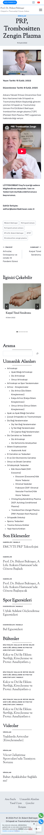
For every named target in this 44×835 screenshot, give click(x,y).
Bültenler (8, 645)
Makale (16, 542)
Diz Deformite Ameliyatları (24, 443)
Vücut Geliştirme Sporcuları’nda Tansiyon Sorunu (19, 759)
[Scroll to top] (2, 819)
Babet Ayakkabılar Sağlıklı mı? (20, 779)
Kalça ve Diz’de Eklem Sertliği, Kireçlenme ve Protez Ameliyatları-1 (18, 713)
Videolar (22, 16)
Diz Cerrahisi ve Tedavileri (19, 435)
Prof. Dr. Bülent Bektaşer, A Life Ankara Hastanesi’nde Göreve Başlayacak (21, 587)
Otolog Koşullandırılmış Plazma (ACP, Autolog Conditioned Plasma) (26, 503)
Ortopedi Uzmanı (28, 223)
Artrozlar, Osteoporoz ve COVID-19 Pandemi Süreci (10, 254)
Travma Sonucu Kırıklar (18, 525)
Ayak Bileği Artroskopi (21, 372)
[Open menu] (40, 9)
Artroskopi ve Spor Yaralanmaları (22, 383)
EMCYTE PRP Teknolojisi (20, 547)
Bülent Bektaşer (11, 223)
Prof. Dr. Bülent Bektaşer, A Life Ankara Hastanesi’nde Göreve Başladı (21, 565)
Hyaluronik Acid (18, 450)
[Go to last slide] (7, 306)
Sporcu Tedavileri (15, 521)
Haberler (7, 542)
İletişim (22, 807)
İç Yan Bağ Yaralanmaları (23, 428)
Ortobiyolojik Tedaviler (18, 465)
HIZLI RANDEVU (10, 2)
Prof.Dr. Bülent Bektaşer (14, 233)
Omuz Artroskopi (19, 379)
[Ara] (37, 353)
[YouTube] (38, 2)
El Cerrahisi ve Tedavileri (18, 454)
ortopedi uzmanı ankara (13, 228)
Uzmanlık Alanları (29, 799)
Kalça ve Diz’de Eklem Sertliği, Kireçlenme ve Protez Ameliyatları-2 (18, 686)
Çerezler (30, 803)
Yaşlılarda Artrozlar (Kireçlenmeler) (15, 739)
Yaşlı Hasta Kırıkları (16, 528)
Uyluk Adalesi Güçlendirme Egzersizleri (21, 613)
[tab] (17, 331)
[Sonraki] (37, 306)
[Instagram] (33, 2)
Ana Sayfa (10, 799)
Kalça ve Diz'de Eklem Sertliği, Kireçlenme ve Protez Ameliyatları (18, 647)
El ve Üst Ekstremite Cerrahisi (21, 458)
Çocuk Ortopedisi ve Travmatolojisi (24, 417)
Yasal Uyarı (16, 803)
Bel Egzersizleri (13, 629)
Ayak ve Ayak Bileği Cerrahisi (20, 413)
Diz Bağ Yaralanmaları (17, 420)
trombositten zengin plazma (15, 238)
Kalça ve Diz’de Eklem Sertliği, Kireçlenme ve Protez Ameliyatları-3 (18, 658)
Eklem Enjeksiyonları (17, 446)
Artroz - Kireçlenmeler (17, 387)
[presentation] (22, 296)
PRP (29, 233)
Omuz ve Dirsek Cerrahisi (19, 461)
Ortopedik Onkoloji (16, 517)
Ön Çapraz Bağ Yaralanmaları (25, 432)
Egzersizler (9, 606)
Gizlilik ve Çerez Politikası (11, 831)
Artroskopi (12, 368)
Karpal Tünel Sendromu (35, 251)
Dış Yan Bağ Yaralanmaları (23, 424)
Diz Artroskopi (18, 376)
